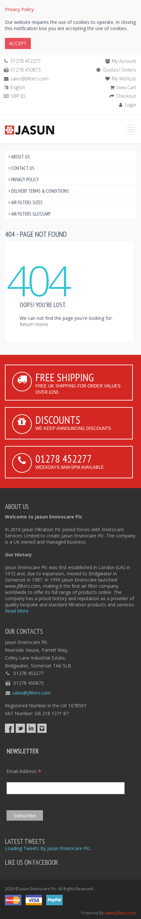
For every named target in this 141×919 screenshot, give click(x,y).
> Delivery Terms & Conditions (38, 191)
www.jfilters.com (121, 913)
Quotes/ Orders (119, 70)
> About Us (19, 157)
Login (130, 105)
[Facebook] (9, 728)
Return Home (34, 324)
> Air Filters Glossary (29, 214)
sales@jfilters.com (29, 78)
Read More (17, 611)
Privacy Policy (19, 9)
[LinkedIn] (31, 728)
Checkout (126, 96)
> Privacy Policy (23, 179)
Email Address (24, 771)
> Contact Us (21, 168)
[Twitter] (20, 728)
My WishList (124, 78)
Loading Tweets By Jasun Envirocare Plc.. (48, 848)
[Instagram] (42, 728)
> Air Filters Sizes (25, 202)
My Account (124, 61)
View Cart (126, 87)
